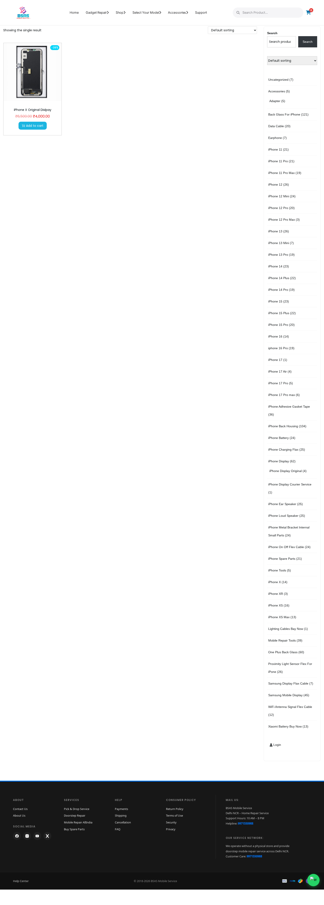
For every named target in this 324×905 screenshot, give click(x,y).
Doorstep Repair (74, 815)
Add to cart (34, 125)
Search (272, 33)
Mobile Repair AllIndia (78, 822)
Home (74, 13)
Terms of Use (174, 815)
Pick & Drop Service (76, 809)
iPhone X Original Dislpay (32, 110)
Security (171, 822)
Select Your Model (145, 13)
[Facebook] (17, 836)
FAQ (117, 829)
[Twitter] (47, 836)
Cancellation (123, 822)
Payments (121, 809)
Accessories (177, 13)
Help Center (21, 881)
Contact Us (20, 809)
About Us (19, 815)
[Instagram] (27, 836)
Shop (120, 13)
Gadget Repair (96, 13)
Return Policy (174, 809)
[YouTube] (37, 836)
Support (201, 13)
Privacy (170, 829)
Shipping (121, 815)
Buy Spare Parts (74, 829)
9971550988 (245, 823)
